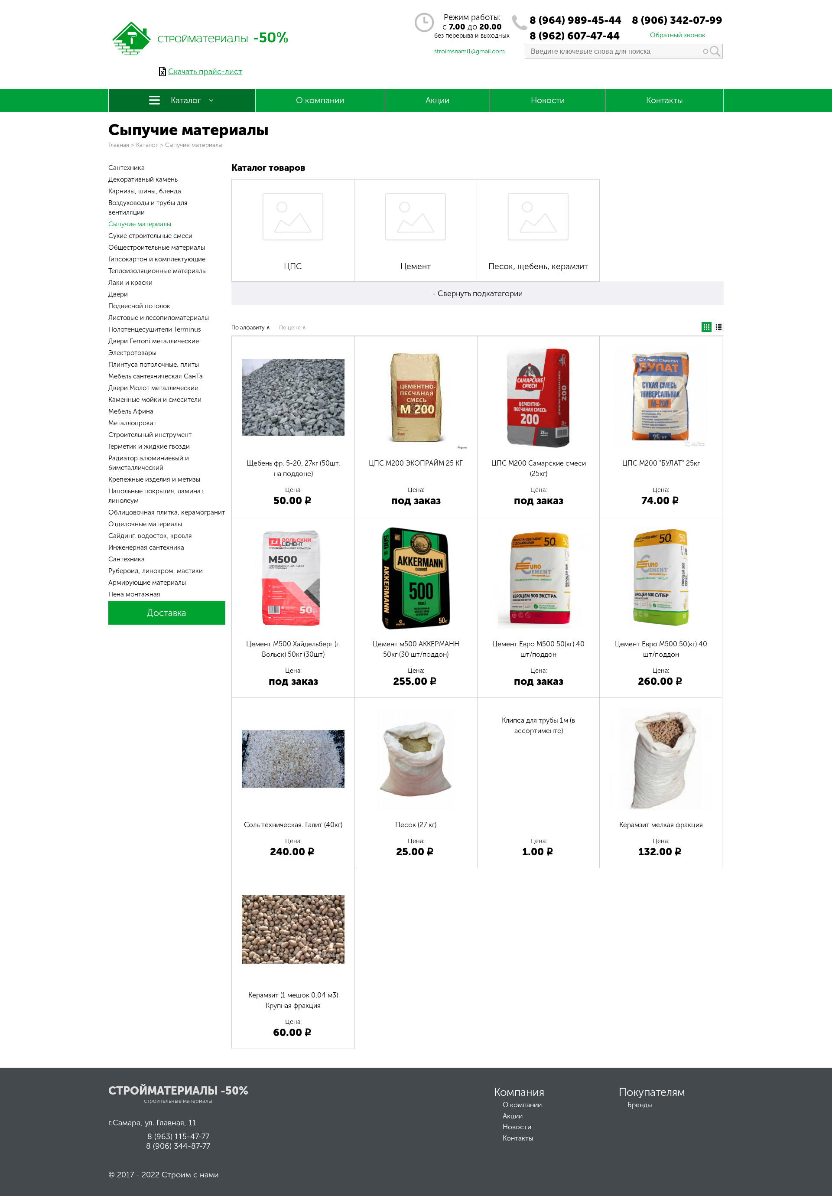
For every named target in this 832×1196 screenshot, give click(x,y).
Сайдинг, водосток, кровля (150, 536)
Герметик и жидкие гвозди (149, 446)
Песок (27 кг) (415, 825)
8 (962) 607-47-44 (575, 35)
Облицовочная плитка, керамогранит (166, 512)
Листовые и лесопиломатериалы (158, 318)
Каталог (186, 100)
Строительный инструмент (150, 435)
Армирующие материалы (147, 583)
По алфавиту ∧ (250, 327)
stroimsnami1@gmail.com (469, 51)
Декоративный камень (143, 179)
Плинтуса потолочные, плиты (153, 364)
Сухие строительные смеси (150, 236)
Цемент (415, 266)
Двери (118, 294)
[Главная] (200, 62)
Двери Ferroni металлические (153, 341)
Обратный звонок (677, 35)
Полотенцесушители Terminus (154, 329)
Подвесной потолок (139, 306)
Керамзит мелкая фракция (661, 825)
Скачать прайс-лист (205, 71)
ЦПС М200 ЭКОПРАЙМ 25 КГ (416, 463)
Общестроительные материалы (156, 247)
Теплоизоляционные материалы (157, 271)
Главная (118, 145)
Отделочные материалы (145, 524)
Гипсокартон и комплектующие (156, 259)
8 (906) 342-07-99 (677, 20)
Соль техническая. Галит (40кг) (293, 825)
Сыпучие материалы (139, 224)
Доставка (166, 612)
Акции (437, 100)
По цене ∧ (292, 327)
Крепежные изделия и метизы (154, 479)
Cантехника (126, 559)
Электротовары (132, 353)
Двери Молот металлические (153, 388)
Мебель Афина (130, 411)
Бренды (639, 1105)
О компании (320, 100)
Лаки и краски (130, 283)
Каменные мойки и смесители (155, 400)
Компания (519, 1092)
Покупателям (652, 1092)
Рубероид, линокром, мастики (155, 571)
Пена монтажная (134, 594)
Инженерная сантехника (146, 547)
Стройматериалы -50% (178, 1091)
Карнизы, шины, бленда (144, 191)
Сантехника (126, 168)
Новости (548, 100)
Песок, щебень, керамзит (538, 266)
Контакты (664, 100)
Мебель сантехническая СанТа (155, 376)
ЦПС (293, 266)
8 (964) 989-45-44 (575, 20)
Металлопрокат (132, 423)
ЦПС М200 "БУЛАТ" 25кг (661, 463)
